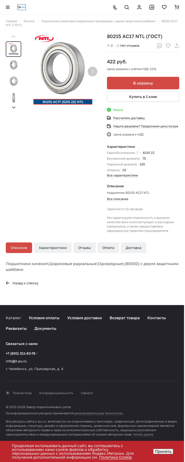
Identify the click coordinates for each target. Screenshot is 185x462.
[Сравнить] (159, 45)
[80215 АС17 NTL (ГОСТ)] (63, 72)
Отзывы (84, 248)
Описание (19, 248)
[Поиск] (126, 7)
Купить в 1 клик (143, 96)
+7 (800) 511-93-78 (20, 353)
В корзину (143, 83)
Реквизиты (16, 328)
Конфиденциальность (56, 393)
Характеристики (53, 248)
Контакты (156, 317)
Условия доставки (84, 317)
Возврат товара (125, 317)
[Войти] (139, 7)
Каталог (13, 317)
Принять (163, 451)
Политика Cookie (115, 457)
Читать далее (143, 434)
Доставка (133, 248)
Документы (45, 328)
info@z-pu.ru (16, 361)
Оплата (108, 248)
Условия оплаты (44, 317)
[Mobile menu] (7, 7)
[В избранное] (168, 45)
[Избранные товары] (164, 7)
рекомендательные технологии (98, 413)
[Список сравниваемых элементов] (151, 7)
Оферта (87, 393)
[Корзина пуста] (176, 7)
